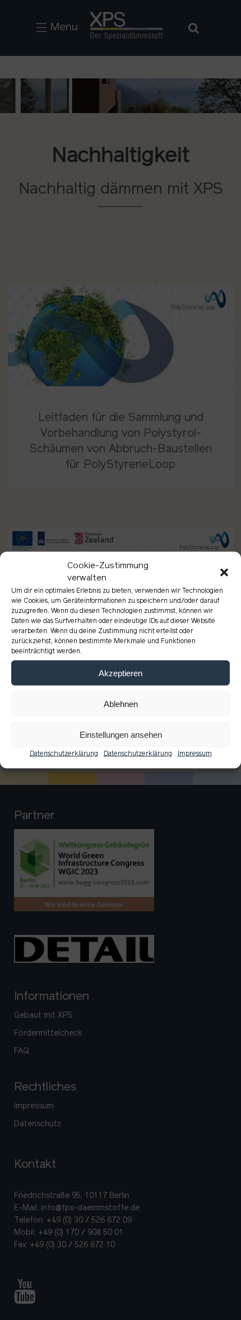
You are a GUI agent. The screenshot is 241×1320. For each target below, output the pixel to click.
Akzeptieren (120, 672)
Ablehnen (121, 703)
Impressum (195, 754)
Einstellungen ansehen (121, 734)
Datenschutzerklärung (64, 754)
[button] (224, 572)
